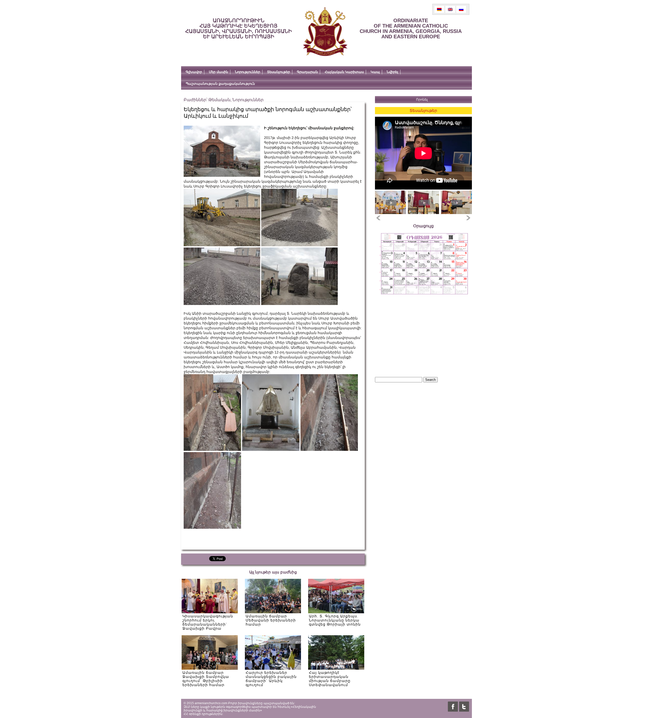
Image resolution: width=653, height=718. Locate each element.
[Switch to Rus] (461, 9)
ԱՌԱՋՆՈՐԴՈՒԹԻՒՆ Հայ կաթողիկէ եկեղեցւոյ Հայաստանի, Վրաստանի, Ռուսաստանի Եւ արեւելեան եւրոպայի (238, 28)
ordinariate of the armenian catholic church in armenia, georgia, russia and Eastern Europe (411, 28)
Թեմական (219, 100)
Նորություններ (247, 72)
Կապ (375, 72)
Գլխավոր (194, 72)
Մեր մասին (218, 72)
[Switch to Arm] (439, 9)
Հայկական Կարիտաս (344, 72)
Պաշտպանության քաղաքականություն (220, 84)
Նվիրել (392, 72)
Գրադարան (307, 72)
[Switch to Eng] (450, 9)
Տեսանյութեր (278, 72)
